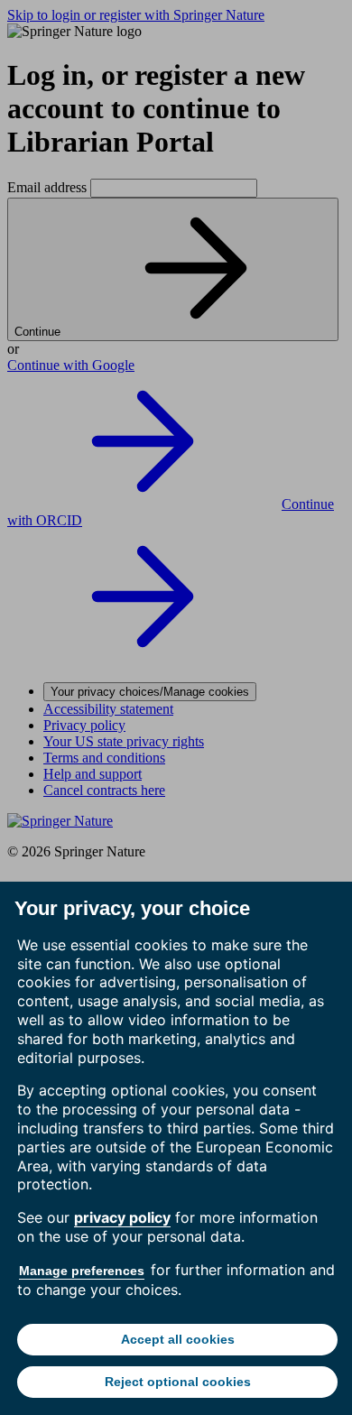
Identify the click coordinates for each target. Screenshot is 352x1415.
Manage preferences (81, 1270)
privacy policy (122, 1217)
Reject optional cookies (178, 1381)
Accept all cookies (178, 1339)
